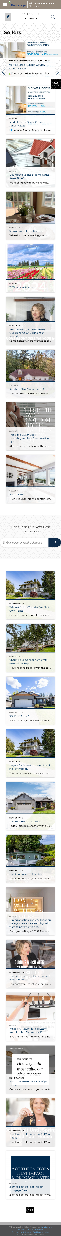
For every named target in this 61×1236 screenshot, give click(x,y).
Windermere (46, 1227)
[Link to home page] (17, 4)
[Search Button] (53, 17)
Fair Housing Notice (41, 1232)
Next (30, 1209)
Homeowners (28, 60)
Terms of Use (23, 1229)
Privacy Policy (37, 1229)
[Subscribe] (54, 542)
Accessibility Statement (21, 1232)
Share (56, 86)
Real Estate (46, 60)
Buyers (13, 60)
